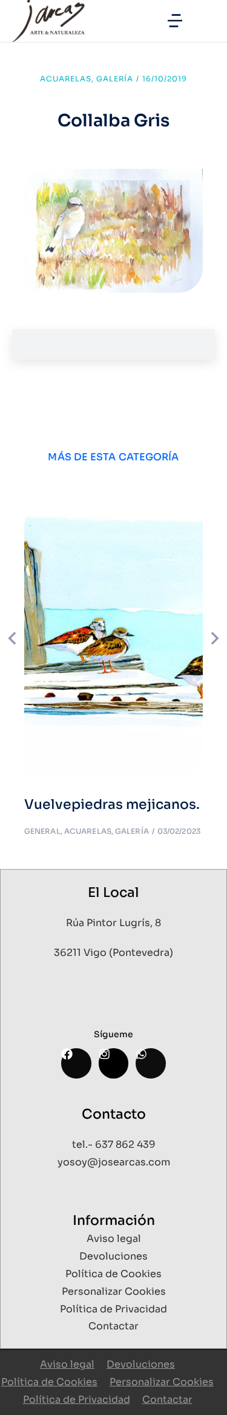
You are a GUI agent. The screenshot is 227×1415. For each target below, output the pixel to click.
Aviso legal (67, 1364)
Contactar (167, 1399)
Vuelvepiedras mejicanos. (112, 804)
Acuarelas (65, 78)
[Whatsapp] (150, 1063)
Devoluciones (141, 1364)
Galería (114, 78)
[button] (175, 20)
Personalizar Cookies (162, 1382)
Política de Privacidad (76, 1399)
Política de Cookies (49, 1382)
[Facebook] (76, 1063)
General (42, 831)
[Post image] (113, 638)
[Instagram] (113, 1063)
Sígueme (113, 1034)
